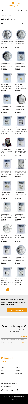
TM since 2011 (14, 5)
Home (2, 15)
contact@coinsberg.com (10, 383)
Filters (3, 24)
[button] (11, 30)
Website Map (18, 373)
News (2, 373)
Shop (2, 370)
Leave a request (16, 310)
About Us (17, 367)
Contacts (17, 370)
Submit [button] (24, 337)
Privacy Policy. (22, 342)
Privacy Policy (14, 402)
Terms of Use (14, 399)
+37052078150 (7, 386)
